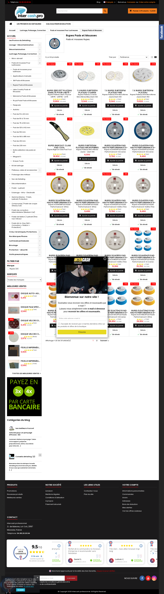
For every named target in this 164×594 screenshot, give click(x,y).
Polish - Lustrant (18, 188)
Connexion (131, 2)
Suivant (105, 340)
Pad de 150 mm (19, 132)
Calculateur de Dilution (58, 24)
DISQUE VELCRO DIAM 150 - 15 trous (30, 320)
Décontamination (17, 49)
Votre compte (130, 484)
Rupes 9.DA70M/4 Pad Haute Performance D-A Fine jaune (143, 312)
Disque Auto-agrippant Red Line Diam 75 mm (30, 293)
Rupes (14, 269)
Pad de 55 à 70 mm (21, 118)
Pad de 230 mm (19, 145)
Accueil (11, 36)
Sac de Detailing (18, 179)
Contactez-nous (91, 491)
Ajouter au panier (59, 105)
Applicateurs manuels (22, 76)
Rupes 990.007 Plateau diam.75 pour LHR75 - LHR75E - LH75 (59, 92)
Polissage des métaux (21, 174)
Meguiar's (17, 156)
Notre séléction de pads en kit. (24, 151)
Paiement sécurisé (53, 504)
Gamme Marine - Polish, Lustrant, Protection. (22, 198)
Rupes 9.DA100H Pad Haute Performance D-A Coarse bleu (143, 147)
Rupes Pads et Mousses (23, 85)
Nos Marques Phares (18, 236)
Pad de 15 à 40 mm (21, 114)
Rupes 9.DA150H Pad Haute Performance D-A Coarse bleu (115, 147)
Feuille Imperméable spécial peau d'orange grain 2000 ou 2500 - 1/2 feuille (30, 361)
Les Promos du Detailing (29, 24)
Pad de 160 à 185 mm (21, 136)
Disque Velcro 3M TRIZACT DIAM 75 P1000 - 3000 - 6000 (30, 334)
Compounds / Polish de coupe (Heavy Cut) (24, 204)
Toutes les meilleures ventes (27, 373)
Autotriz (16, 109)
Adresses (126, 501)
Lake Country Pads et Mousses (21, 90)
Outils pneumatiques (18, 254)
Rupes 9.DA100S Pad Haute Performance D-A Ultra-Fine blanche (143, 202)
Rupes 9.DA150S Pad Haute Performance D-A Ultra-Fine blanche (115, 202)
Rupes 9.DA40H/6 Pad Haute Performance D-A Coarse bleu (143, 257)
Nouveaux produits (15, 494)
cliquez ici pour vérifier (105, 571)
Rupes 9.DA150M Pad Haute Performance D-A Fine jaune (59, 202)
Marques (12, 274)
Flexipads (17, 105)
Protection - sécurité (18, 250)
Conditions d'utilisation (54, 497)
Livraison (49, 491)
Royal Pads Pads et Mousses (25, 100)
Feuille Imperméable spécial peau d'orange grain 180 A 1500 (30, 347)
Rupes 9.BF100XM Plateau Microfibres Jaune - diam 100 (87, 147)
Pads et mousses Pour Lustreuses (21, 64)
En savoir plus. (29, 586)
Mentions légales (52, 494)
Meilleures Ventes (16, 286)
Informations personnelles (133, 491)
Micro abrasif (17, 58)
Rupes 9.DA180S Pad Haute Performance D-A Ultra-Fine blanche (115, 257)
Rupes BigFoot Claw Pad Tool (59, 146)
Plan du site (88, 494)
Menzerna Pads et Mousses (24, 96)
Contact (12, 517)
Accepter (21, 590)
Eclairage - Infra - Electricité (23, 192)
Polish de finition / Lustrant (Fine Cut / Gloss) (24, 217)
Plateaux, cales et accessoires (24, 170)
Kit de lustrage (18, 165)
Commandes (128, 494)
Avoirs (124, 497)
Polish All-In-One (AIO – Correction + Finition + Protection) (21, 225)
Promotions (12, 491)
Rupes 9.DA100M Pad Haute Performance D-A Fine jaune (87, 202)
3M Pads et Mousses (21, 80)
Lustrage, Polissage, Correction (23, 54)
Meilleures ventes (14, 497)
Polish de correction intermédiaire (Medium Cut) (23, 211)
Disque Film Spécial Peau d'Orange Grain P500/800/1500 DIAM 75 (30, 307)
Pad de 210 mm (19, 141)
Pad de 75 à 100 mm (21, 123)
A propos (49, 501)
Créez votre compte (147, 2)
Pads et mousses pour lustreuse (22, 70)
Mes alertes (127, 507)
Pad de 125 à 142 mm (21, 127)
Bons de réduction (130, 504)
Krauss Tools (18, 161)
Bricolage (13, 245)
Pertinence (134, 57)
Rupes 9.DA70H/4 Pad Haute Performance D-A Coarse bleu (115, 312)
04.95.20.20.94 (25, 2)
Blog (98, 2)
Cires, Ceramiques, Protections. (23, 232)
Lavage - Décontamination (21, 45)
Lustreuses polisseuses (19, 241)
